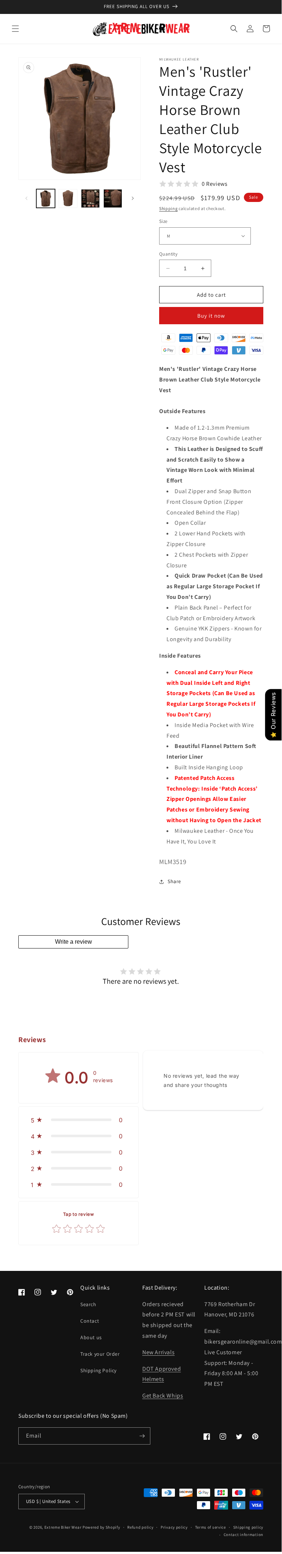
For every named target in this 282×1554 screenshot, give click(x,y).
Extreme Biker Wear (63, 1527)
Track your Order (100, 1354)
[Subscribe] (142, 1436)
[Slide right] (133, 198)
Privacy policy (174, 1527)
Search (88, 1304)
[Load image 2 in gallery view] (68, 198)
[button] (15, 29)
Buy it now (211, 315)
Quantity (168, 254)
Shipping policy (248, 1527)
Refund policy (140, 1527)
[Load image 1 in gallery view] (45, 198)
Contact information (243, 1534)
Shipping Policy (98, 1370)
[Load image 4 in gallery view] (112, 198)
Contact (89, 1321)
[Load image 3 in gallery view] (90, 198)
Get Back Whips (162, 1395)
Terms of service (210, 1527)
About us (91, 1337)
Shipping (168, 208)
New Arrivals (158, 1352)
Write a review (73, 942)
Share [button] (174, 881)
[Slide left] (26, 198)
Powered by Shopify (101, 1527)
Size (163, 221)
